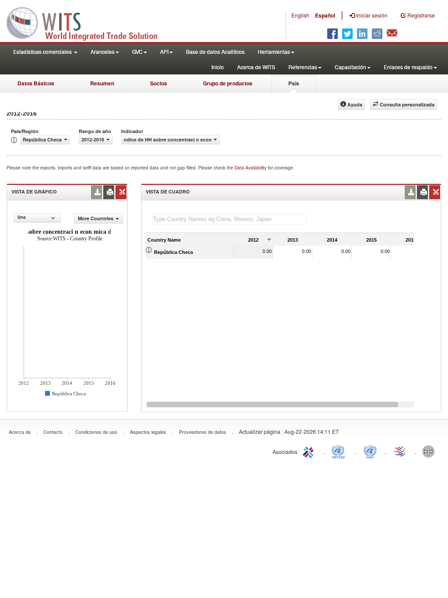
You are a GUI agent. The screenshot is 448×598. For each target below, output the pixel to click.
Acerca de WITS (256, 66)
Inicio (217, 66)
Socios (158, 83)
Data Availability (251, 168)
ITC (309, 451)
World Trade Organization (400, 451)
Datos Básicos (36, 83)
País (293, 83)
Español (325, 15)
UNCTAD (340, 451)
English (300, 15)
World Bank (430, 451)
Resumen (102, 83)
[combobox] (37, 218)
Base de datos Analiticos (215, 51)
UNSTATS (370, 451)
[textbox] (230, 219)
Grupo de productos (227, 83)
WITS (87, 22)
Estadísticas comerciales (43, 51)
